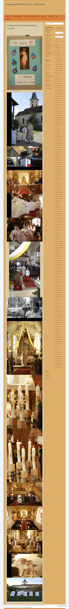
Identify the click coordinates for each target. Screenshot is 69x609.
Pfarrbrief (47, 82)
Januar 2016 (57, 313)
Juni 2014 (57, 347)
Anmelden (47, 373)
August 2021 (57, 175)
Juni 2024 (57, 102)
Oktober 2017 (58, 269)
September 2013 (58, 365)
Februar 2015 (57, 333)
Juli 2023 (56, 126)
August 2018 (57, 249)
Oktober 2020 (58, 196)
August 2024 (57, 98)
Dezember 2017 (58, 264)
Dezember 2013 (58, 360)
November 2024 (58, 91)
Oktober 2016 (58, 294)
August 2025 (57, 72)
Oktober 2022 (58, 145)
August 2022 (57, 149)
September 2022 (58, 147)
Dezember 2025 (58, 64)
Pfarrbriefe (50, 16)
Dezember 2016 (58, 290)
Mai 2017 (57, 279)
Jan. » (59, 41)
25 (60, 36)
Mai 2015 (57, 328)
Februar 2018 (57, 260)
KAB (46, 70)
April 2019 (57, 234)
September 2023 (58, 121)
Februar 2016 (57, 311)
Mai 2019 (57, 232)
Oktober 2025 (58, 68)
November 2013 (58, 362)
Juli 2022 (56, 151)
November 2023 (58, 117)
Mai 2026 (57, 53)
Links (57, 16)
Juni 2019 (57, 230)
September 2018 (58, 247)
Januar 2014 (57, 358)
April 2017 (57, 281)
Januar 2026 (57, 62)
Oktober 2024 (58, 94)
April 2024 (57, 106)
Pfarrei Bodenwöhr (18, 16)
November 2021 (58, 168)
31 (59, 38)
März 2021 (57, 185)
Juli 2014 (56, 345)
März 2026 (57, 57)
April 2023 (57, 132)
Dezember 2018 (58, 241)
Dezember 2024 (58, 89)
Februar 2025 (57, 85)
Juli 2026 (56, 49)
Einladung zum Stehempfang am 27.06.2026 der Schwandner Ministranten (48, 54)
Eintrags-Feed (47, 375)
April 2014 (57, 352)
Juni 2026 (57, 51)
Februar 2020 (57, 213)
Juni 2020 (57, 205)
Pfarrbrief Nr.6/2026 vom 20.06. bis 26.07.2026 (49, 40)
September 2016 (58, 296)
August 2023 (57, 123)
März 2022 (57, 160)
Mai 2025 (57, 79)
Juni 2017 (57, 277)
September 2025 (58, 70)
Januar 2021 (57, 190)
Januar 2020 (57, 215)
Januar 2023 (57, 138)
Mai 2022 (57, 155)
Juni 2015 (57, 326)
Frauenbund (47, 66)
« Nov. (56, 41)
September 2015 (58, 322)
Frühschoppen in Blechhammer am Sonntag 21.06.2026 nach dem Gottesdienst (49, 46)
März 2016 (57, 309)
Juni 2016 (57, 303)
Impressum (8, 19)
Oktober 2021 (58, 170)
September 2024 (58, 96)
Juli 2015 (56, 324)
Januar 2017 (57, 288)
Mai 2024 (57, 104)
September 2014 (58, 341)
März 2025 (57, 83)
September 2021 (58, 173)
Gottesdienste (48, 68)
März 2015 (57, 330)
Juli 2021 (56, 177)
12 (61, 32)
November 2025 (58, 66)
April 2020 (57, 209)
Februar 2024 (57, 111)
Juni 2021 (57, 179)
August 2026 (57, 47)
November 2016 (58, 292)
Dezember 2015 (58, 315)
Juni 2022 (57, 153)
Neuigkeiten (47, 80)
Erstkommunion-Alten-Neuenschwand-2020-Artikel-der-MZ (16, 35)
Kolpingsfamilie (48, 72)
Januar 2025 (57, 87)
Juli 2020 (56, 202)
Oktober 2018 (58, 245)
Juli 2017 (56, 275)
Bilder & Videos (48, 64)
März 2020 (57, 211)
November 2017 (58, 266)
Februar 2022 (57, 162)
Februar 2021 (57, 187)
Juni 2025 (57, 77)
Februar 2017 (57, 286)
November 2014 (58, 337)
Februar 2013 (57, 367)
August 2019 (57, 226)
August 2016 (57, 298)
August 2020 (57, 200)
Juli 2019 (56, 228)
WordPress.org (48, 379)
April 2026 (57, 55)
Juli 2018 (56, 251)
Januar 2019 (57, 239)
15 (56, 34)
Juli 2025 (56, 74)
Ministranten (47, 78)
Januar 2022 (57, 164)
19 (61, 34)
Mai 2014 (57, 350)
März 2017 (57, 283)
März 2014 (57, 354)
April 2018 (57, 256)
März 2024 (57, 109)
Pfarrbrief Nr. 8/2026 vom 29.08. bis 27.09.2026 (49, 31)
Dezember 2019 (58, 217)
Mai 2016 (57, 305)
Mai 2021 (57, 181)
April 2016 (57, 307)
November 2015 (58, 318)
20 (62, 34)
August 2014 (57, 343)
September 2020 (58, 198)
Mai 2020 (57, 207)
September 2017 (58, 271)
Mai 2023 (57, 130)
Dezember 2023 (58, 115)
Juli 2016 (56, 301)
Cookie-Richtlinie (29, 607)
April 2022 (57, 158)
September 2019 (58, 224)
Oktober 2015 (58, 320)
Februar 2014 (57, 356)
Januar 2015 (57, 335)
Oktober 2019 (58, 222)
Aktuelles (43, 16)
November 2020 (58, 194)
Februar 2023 (57, 136)
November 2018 (58, 243)
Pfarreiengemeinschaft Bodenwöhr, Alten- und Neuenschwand (25, 4)
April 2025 (57, 81)
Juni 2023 (57, 128)
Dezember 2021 (58, 166)
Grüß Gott (8, 16)
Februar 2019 (57, 237)
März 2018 (57, 258)
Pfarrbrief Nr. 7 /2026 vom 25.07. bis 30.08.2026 (49, 35)
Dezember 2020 (58, 192)
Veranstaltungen (48, 88)
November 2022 (58, 143)
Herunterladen (27, 35)
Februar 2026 (57, 59)
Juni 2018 (57, 254)
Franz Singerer (11, 32)
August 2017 (57, 273)
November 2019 (58, 219)
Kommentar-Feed (48, 377)
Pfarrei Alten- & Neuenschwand (32, 16)
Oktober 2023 (58, 119)
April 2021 (57, 183)
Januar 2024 (57, 113)
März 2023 (57, 134)
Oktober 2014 (58, 339)
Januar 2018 (57, 262)
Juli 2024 (56, 100)
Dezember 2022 (58, 141)
